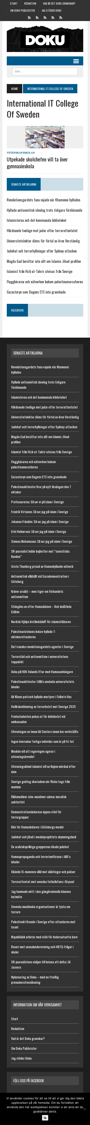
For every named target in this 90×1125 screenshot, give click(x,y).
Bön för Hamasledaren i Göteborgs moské (37, 826)
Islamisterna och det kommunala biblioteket (36, 220)
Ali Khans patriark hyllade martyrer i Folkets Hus (41, 696)
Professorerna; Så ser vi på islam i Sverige (37, 501)
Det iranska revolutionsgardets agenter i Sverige (42, 646)
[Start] (29, 17)
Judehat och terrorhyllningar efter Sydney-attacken (42, 251)
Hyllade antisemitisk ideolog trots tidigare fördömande (44, 210)
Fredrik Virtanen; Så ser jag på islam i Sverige (39, 511)
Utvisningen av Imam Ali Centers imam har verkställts (44, 731)
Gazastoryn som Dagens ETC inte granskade (36, 292)
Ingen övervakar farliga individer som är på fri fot (42, 741)
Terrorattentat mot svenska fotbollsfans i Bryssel (42, 881)
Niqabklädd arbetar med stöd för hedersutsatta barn (44, 936)
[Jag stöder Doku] (60, 17)
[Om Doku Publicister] (52, 17)
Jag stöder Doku (51, 10)
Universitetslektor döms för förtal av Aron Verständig (43, 241)
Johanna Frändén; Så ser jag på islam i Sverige (40, 521)
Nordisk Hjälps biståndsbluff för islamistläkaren (41, 621)
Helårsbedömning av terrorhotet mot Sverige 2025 (43, 706)
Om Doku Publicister (22, 10)
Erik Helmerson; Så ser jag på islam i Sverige (38, 531)
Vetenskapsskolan (21, 152)
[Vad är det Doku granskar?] (45, 17)
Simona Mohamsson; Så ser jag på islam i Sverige (41, 541)
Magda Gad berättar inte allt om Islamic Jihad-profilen (44, 261)
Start (13, 3)
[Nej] (84, 1109)
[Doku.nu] (45, 38)
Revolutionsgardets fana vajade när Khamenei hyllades (43, 199)
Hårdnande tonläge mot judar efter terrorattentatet (42, 230)
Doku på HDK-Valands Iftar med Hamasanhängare (42, 671)
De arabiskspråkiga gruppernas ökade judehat (40, 846)
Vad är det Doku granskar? (59, 3)
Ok (45, 1118)
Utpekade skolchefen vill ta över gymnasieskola (37, 162)
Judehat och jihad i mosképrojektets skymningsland (43, 836)
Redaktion (30, 3)
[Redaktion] (37, 17)
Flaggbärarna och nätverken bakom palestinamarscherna (45, 281)
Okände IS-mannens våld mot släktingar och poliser (43, 871)
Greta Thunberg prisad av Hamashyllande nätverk (42, 566)
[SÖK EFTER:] (44, 70)
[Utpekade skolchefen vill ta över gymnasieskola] (45, 145)
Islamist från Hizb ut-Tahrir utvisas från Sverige (39, 271)
